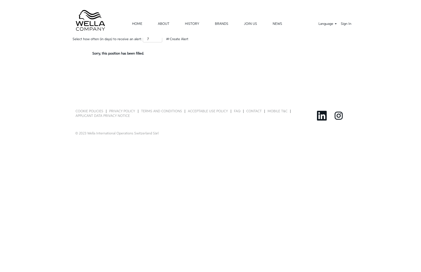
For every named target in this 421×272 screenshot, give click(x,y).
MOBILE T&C (277, 111)
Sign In (346, 24)
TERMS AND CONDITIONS (161, 111)
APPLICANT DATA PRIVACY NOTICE (103, 116)
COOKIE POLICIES (89, 111)
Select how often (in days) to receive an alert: (107, 39)
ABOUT (163, 24)
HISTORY (192, 24)
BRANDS (221, 24)
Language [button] (326, 24)
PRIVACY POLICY (122, 111)
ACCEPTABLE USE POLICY (208, 111)
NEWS (277, 24)
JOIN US (250, 24)
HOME (137, 24)
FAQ (237, 111)
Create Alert (178, 39)
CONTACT (254, 111)
